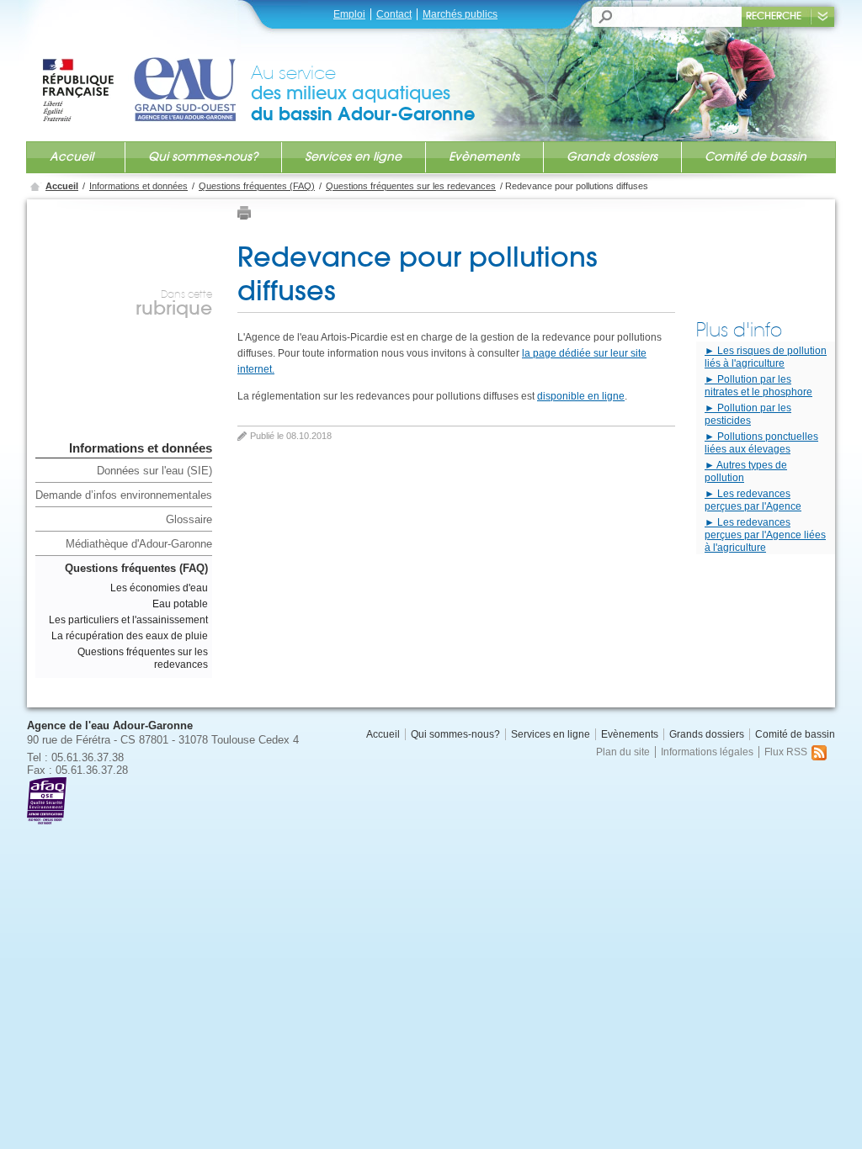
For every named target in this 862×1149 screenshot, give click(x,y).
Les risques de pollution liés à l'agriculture (766, 357)
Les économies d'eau (159, 588)
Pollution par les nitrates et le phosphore (758, 385)
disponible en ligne (581, 396)
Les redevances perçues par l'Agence (753, 500)
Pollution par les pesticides (748, 414)
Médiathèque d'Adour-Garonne (139, 543)
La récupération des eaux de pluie (129, 636)
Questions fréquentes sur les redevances (411, 186)
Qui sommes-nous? (203, 156)
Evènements (484, 156)
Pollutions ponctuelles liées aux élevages (761, 443)
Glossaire (189, 519)
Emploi (349, 14)
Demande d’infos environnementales (123, 495)
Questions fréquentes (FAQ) (257, 186)
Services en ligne (353, 156)
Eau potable (180, 604)
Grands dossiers (612, 156)
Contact (394, 14)
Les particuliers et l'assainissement (128, 620)
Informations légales (707, 752)
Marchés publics (460, 14)
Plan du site (623, 752)
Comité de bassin (755, 156)
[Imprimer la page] (244, 216)
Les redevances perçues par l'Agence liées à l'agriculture (765, 534)
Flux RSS (785, 752)
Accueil (71, 156)
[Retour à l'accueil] (145, 73)
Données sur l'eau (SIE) (154, 470)
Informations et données (138, 186)
